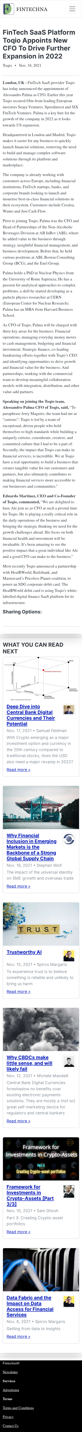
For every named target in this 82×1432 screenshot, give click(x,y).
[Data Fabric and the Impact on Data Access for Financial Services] (41, 1269)
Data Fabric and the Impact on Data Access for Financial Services (30, 1306)
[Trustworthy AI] (41, 924)
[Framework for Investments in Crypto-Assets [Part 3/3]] (41, 1158)
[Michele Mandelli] (69, 1064)
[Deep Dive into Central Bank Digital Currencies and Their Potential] (41, 678)
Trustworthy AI (24, 952)
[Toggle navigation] (72, 9)
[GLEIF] (69, 848)
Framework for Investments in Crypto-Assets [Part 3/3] (30, 1195)
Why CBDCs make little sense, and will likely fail (29, 1063)
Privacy (8, 1416)
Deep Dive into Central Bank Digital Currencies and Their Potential (31, 715)
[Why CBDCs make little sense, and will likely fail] (41, 1029)
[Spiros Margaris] (69, 956)
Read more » (19, 769)
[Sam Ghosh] (69, 1196)
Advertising (11, 1389)
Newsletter (10, 1372)
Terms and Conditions (18, 1407)
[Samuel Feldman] (69, 716)
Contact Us (10, 1425)
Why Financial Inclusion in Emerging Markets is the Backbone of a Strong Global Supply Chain (31, 847)
